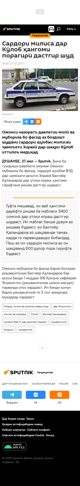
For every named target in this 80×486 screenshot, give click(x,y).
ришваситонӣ (58, 321)
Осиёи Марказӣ (43, 383)
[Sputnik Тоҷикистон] (12, 30)
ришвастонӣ (25, 329)
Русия (63, 383)
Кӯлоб (34, 314)
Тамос (30, 419)
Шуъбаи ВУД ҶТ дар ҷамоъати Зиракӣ (25, 321)
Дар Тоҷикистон (62, 306)
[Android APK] (15, 446)
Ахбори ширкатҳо (13, 430)
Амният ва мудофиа (15, 314)
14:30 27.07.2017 (13, 63)
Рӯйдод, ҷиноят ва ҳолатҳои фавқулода (26, 306)
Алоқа (50, 435)
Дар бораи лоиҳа (13, 419)
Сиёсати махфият (38, 430)
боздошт (9, 329)
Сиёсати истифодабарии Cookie (23, 435)
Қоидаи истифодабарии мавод (22, 424)
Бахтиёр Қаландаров (54, 314)
